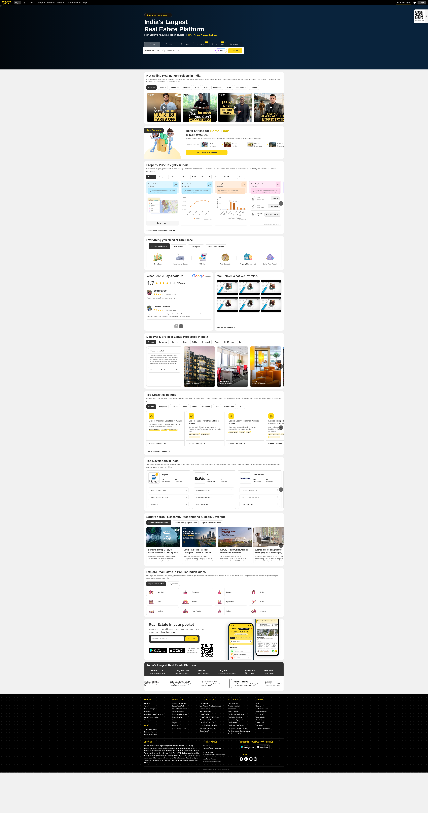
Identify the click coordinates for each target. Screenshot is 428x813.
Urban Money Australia (179, 714)
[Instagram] (255, 759)
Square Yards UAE (178, 706)
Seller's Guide (260, 720)
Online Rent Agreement (235, 720)
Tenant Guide (260, 723)
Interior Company (177, 717)
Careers (146, 706)
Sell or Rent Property (404, 2)
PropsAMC (175, 725)
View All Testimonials (225, 327)
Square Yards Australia (179, 709)
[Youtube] (251, 759)
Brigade (165, 475)
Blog (257, 703)
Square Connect (205, 709)
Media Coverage (149, 709)
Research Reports (261, 711)
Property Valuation (234, 706)
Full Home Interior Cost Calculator (239, 731)
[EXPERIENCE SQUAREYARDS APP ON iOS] (263, 749)
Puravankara (258, 475)
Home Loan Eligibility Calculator (238, 728)
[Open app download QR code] (423, 16)
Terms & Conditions (150, 729)
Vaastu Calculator (233, 711)
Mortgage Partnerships (207, 728)
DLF (209, 475)
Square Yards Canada (179, 703)
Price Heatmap (233, 703)
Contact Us (148, 720)
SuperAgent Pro (205, 731)
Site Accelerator (205, 714)
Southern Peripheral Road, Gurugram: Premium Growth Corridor (197, 553)
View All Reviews (179, 283)
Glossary (259, 706)
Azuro (174, 720)
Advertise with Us (205, 720)
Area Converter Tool (234, 734)
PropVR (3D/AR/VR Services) (209, 717)
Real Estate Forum (262, 709)
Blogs (85, 3)
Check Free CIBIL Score (236, 725)
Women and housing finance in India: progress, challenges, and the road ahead (270, 553)
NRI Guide (259, 725)
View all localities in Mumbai (157, 451)
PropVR (174, 723)
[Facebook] (241, 759)
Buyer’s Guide (260, 717)
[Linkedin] (246, 759)
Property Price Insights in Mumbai (159, 230)
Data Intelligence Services (208, 725)
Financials (147, 711)
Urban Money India (178, 711)
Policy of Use (148, 732)
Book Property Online (179, 728)
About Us (147, 703)
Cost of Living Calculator (236, 714)
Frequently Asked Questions (153, 714)
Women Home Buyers (263, 728)
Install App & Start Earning (207, 152)
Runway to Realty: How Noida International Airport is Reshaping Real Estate (233, 553)
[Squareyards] (6, 3)
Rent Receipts (232, 723)
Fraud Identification (150, 735)
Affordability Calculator (235, 717)
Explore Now (161, 223)
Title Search (232, 709)
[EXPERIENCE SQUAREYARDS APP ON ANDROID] (247, 749)
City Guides (259, 714)
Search (235, 51)
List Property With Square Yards (210, 706)
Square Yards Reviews (151, 717)
